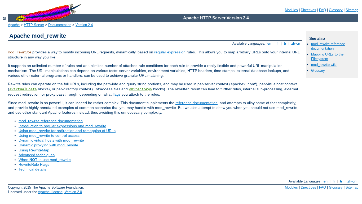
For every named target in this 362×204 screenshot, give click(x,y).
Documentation (59, 25)
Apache (14, 25)
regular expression (170, 52)
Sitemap (352, 10)
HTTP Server (34, 25)
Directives (308, 10)
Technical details (32, 169)
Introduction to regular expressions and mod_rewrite (62, 126)
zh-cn (295, 43)
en (269, 43)
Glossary (336, 10)
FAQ (322, 10)
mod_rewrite (19, 52)
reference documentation (196, 103)
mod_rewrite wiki (324, 65)
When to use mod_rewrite (45, 160)
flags (117, 94)
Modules (291, 10)
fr (277, 43)
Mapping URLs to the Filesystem (327, 56)
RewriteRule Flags (34, 164)
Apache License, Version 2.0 (60, 192)
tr (285, 43)
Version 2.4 (84, 25)
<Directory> (140, 89)
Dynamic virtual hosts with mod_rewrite (51, 140)
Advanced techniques (37, 155)
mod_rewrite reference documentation (51, 121)
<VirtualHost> (23, 89)
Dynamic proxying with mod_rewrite (48, 145)
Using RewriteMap (34, 150)
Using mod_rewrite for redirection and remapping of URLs (67, 131)
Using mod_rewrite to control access (49, 135)
